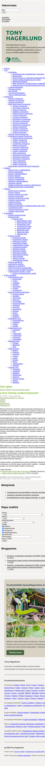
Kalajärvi (16, 352)
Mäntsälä (35, 693)
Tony (6, 70)
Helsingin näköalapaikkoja (18, 181)
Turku (14, 698)
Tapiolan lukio (22, 234)
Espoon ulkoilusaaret (16, 177)
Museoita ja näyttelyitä (16, 266)
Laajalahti (16, 371)
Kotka (28, 690)
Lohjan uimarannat (19, 115)
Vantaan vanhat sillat (16, 211)
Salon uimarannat (19, 153)
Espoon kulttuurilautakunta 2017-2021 (27, 80)
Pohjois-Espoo (13, 349)
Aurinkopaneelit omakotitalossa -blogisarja (28, 74)
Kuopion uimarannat (20, 149)
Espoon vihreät (19, 751)
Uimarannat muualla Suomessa (20, 136)
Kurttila (15, 324)
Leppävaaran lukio (24, 228)
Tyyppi (4, 524)
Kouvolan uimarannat (20, 147)
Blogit (9, 390)
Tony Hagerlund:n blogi (21, 390)
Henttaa (15, 343)
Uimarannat (8, 97)
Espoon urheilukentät (16, 179)
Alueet (4, 516)
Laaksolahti (17, 334)
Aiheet (4, 513)
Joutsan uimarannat (20, 142)
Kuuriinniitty (17, 309)
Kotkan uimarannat (20, 145)
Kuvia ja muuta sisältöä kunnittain (20, 270)
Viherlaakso (17, 339)
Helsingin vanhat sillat (16, 200)
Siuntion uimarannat (20, 129)
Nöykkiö (16, 285)
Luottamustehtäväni (15, 87)
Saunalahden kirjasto (20, 255)
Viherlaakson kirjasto (20, 260)
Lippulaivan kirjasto (20, 247)
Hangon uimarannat (20, 106)
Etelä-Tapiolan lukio (24, 223)
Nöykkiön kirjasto (19, 249)
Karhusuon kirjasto (19, 241)
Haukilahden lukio (23, 224)
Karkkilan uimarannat (20, 112)
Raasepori (29, 696)
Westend (16, 382)
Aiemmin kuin (7, 534)
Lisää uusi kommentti (32, 477)
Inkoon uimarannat (19, 110)
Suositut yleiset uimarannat (18, 134)
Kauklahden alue (14, 318)
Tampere (7, 698)
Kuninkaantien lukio (24, 226)
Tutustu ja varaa (15, 652)
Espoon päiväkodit (15, 262)
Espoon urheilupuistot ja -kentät (24, 273)
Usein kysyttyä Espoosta (13, 715)
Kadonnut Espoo (14, 202)
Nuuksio (16, 315)
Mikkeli (28, 693)
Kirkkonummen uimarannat (23, 114)
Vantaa (2, 402)
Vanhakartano (18, 364)
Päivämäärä (6, 536)
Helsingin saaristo (15, 183)
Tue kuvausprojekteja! (16, 93)
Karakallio (16, 330)
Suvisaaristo (17, 290)
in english (5, 21)
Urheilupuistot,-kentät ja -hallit (19, 271)
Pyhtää (21, 696)
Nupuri (15, 313)
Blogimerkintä (9, 528)
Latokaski (16, 283)
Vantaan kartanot (34, 726)
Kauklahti (16, 322)
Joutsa (37, 688)
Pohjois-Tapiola (18, 379)
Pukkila (14, 696)
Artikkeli (7, 526)
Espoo (23, 685)
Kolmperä (16, 305)
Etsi (3, 10)
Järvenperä (17, 298)
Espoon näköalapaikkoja (17, 174)
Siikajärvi (16, 317)
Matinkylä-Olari (14, 341)
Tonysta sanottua (14, 89)
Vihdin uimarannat (19, 132)
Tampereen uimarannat (21, 159)
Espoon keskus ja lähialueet (18, 292)
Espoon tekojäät (14, 176)
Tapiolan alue (13, 367)
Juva (42, 688)
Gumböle (16, 296)
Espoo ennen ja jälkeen (17, 191)
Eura (28, 685)
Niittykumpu (17, 375)
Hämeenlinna (9, 688)
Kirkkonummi (20, 690)
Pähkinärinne (5, 405)
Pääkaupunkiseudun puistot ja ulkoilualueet (24, 185)
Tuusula (20, 698)
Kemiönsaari (9, 690)
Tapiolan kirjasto (19, 258)
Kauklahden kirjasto (20, 243)
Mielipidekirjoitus (10, 533)
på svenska (6, 19)
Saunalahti (17, 287)
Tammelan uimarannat (21, 157)
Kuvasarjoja (8, 213)
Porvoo (7, 696)
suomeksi (5, 17)
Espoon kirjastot (14, 236)
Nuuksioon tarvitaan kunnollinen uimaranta (23, 495)
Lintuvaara (16, 337)
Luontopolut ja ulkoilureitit (32, 705)
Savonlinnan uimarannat (22, 155)
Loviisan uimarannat (20, 117)
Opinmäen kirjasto (19, 251)
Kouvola (35, 690)
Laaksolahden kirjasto (21, 245)
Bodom (15, 350)
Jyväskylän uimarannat (21, 144)
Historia (7, 189)
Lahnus (15, 356)
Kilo (14, 332)
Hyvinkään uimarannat (21, 108)
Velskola (16, 365)
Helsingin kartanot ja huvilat (18, 198)
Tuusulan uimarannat (20, 130)
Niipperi (15, 360)
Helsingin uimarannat (16, 100)
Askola (16, 685)
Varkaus (40, 698)
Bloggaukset (17, 76)
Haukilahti (16, 369)
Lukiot (19, 705)
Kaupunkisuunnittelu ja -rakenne (12, 398)
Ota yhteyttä (12, 91)
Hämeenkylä (4, 403)
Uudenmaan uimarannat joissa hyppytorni (23, 166)
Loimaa (7, 693)
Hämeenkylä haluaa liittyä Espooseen (15, 471)
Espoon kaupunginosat (17, 215)
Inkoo (31, 688)
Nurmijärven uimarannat (21, 119)
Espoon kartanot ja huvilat (18, 194)
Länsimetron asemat (15, 264)
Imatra (18, 688)
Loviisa (13, 693)
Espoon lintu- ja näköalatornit (19, 170)
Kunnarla (16, 307)
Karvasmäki (17, 302)
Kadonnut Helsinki (15, 204)
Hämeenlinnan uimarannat (22, 138)
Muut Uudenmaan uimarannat (19, 104)
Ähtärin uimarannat (20, 164)
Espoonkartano (18, 320)
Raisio (36, 696)
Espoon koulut (13, 217)
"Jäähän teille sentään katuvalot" (13, 473)
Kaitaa (15, 281)
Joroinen (24, 688)
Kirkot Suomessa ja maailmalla (19, 268)
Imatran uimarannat (20, 140)
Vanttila (15, 326)
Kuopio (41, 690)
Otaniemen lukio (23, 232)
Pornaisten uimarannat (21, 121)
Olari (14, 347)
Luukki (15, 358)
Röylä (15, 362)
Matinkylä (16, 345)
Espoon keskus (18, 294)
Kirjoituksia (12, 72)
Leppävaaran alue (15, 328)
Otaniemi (16, 377)
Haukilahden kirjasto (20, 239)
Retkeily (7, 168)
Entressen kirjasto (19, 238)
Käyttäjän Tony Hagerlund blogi (11, 477)
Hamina (41, 685)
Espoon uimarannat (15, 98)
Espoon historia (14, 192)
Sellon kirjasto (18, 256)
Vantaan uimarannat (15, 102)
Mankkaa (16, 373)
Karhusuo (16, 300)
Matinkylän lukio (23, 230)
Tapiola (15, 381)
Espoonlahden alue (15, 277)
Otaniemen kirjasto (19, 253)
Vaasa (27, 698)
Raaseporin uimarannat (21, 125)
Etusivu (7, 68)
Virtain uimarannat (19, 162)
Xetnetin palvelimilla (24, 755)
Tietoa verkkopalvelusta (17, 95)
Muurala (16, 311)
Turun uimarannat (19, 161)
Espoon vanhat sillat (15, 196)
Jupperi (3, 400)
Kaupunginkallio (19, 303)
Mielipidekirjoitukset (20, 82)
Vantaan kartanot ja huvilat (18, 209)
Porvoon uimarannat (20, 123)
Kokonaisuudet (7, 520)
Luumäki (21, 693)
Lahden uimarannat (20, 151)
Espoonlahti (17, 279)
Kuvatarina (8, 530)
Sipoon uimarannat (20, 127)
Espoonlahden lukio (24, 221)
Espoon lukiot (18, 219)
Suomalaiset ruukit (15, 208)
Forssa (34, 685)
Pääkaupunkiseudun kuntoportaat (20, 187)
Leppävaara (17, 335)
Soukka (15, 288)
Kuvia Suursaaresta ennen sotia (16, 736)
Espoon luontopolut (15, 172)
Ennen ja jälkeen (28, 703)
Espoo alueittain (10, 275)
